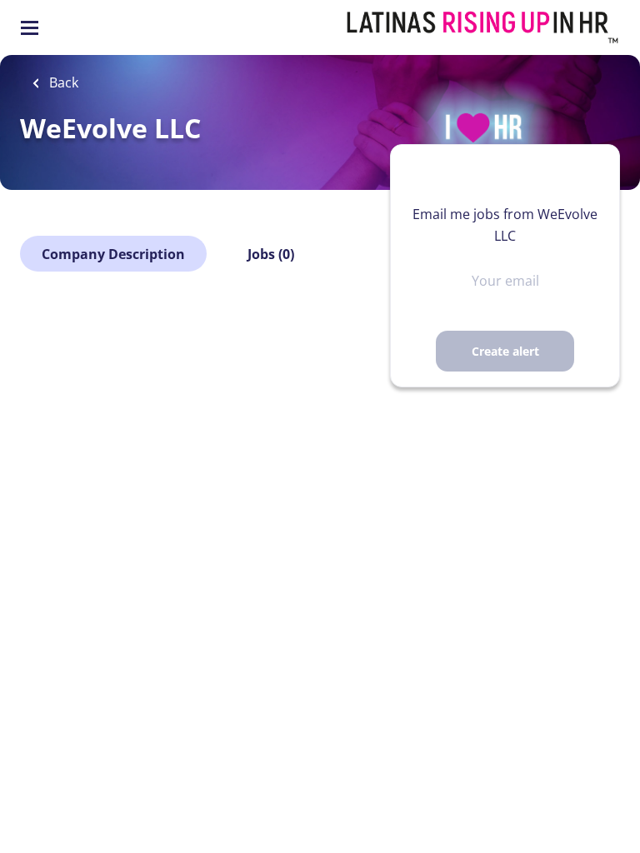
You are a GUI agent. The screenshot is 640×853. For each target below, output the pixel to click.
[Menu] (29, 28)
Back (62, 82)
